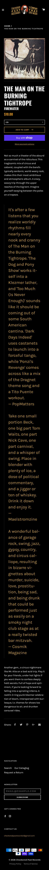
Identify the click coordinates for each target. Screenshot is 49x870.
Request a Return (13, 772)
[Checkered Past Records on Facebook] (5, 816)
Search (8, 768)
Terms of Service (31, 864)
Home (7, 26)
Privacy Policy (15, 864)
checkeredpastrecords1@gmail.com (19, 836)
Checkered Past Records (28, 860)
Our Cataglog (21, 768)
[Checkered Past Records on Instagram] (10, 816)
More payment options (24, 144)
